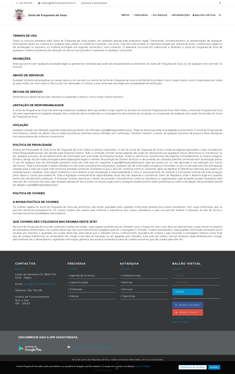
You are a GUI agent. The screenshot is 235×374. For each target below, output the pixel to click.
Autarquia (159, 15)
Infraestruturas (131, 275)
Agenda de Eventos (82, 275)
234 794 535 (25, 3)
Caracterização (78, 282)
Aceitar (214, 367)
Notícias (126, 282)
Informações (180, 15)
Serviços (127, 289)
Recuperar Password (185, 317)
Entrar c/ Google (187, 312)
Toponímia (128, 296)
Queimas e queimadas (94, 3)
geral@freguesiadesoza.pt (58, 3)
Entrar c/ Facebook (188, 305)
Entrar (180, 292)
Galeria (73, 296)
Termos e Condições (152, 359)
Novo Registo (181, 321)
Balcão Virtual (205, 15)
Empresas (75, 289)
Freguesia (141, 15)
